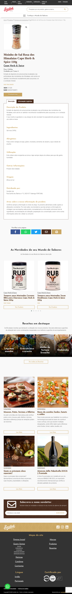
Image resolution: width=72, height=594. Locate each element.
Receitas (53, 548)
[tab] (11, 101)
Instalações (29, 1)
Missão (14, 1)
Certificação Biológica (19, 553)
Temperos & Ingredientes (21, 20)
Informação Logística (25, 101)
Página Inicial (19, 540)
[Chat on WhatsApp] (7, 586)
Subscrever (60, 513)
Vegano (9, 303)
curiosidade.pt (64, 592)
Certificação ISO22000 (19, 551)
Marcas (53, 540)
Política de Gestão (44, 2)
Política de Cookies (23, 588)
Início (5, 20)
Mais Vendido (10, 84)
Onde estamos (20, 2)
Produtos (10, 20)
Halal (5, 84)
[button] (26, 27)
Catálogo (19, 562)
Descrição (11, 101)
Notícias (19, 557)
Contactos (19, 566)
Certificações (37, 1)
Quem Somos (6, 2)
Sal (30, 20)
